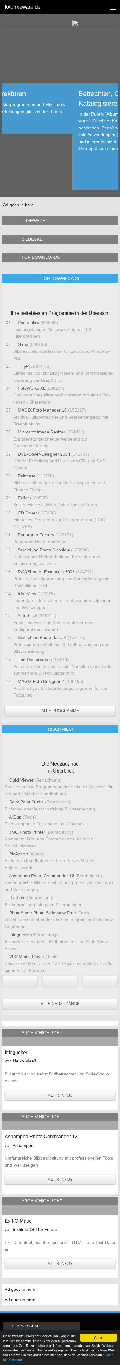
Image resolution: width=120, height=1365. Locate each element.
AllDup (15, 817)
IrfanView (27, 593)
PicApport (18, 853)
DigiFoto (17, 897)
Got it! (98, 1337)
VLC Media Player (27, 956)
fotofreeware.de (22, 7)
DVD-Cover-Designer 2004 (44, 454)
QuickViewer (21, 780)
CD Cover (27, 512)
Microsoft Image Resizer (41, 431)
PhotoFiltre (28, 322)
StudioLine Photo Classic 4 (44, 549)
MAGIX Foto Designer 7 (41, 681)
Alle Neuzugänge (60, 1003)
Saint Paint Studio (26, 801)
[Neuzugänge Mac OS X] (20, 981)
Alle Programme (60, 711)
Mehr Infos (60, 1095)
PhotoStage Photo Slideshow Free (42, 912)
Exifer (23, 497)
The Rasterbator (34, 659)
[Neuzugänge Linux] (60, 981)
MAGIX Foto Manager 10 (42, 410)
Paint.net (26, 475)
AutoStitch (27, 615)
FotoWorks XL (31, 388)
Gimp (23, 344)
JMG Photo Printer (27, 832)
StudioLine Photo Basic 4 (42, 637)
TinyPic (25, 366)
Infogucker (19, 934)
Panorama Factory (36, 534)
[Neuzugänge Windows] (100, 981)
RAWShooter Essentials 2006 (46, 571)
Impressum (26, 1326)
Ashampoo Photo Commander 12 (41, 875)
